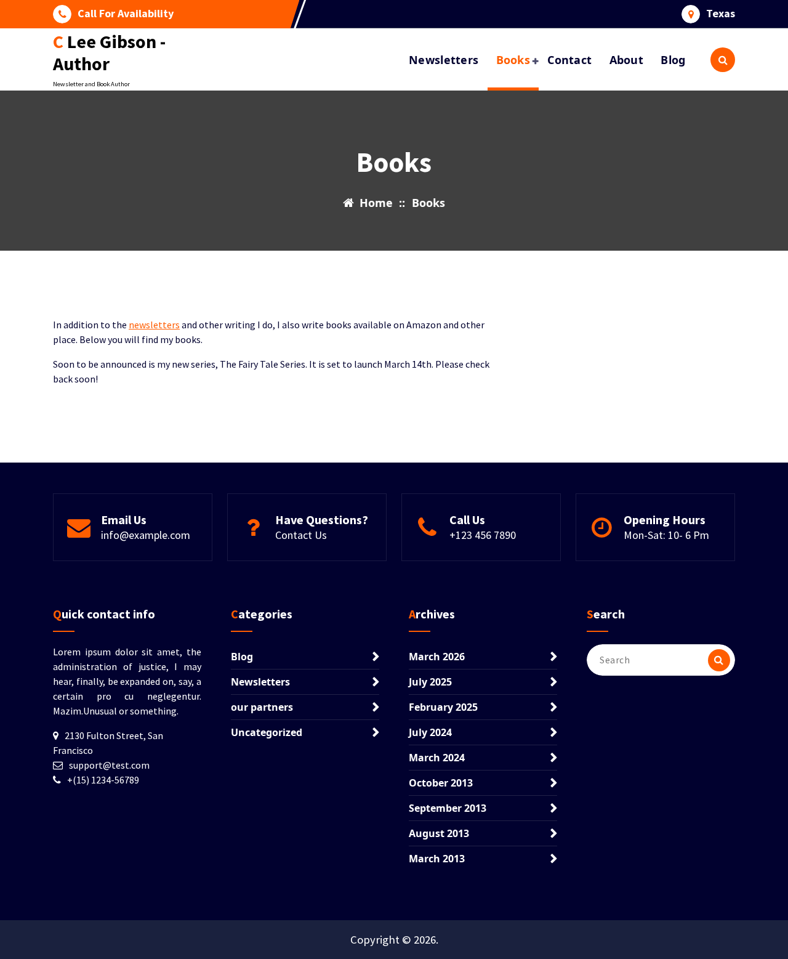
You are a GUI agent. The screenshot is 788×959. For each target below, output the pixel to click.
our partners (262, 707)
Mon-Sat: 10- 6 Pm (666, 535)
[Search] (719, 660)
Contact (569, 59)
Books (513, 59)
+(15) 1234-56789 (103, 780)
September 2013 (447, 808)
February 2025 (443, 707)
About (626, 59)
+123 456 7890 (482, 535)
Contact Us (301, 535)
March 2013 (437, 858)
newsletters (154, 324)
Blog (673, 59)
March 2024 (437, 757)
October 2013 (441, 783)
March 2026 (437, 656)
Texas (720, 13)
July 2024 (430, 732)
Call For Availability (126, 13)
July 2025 (430, 682)
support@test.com (109, 765)
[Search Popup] (722, 59)
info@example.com (145, 535)
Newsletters (443, 59)
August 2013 (439, 833)
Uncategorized (266, 732)
